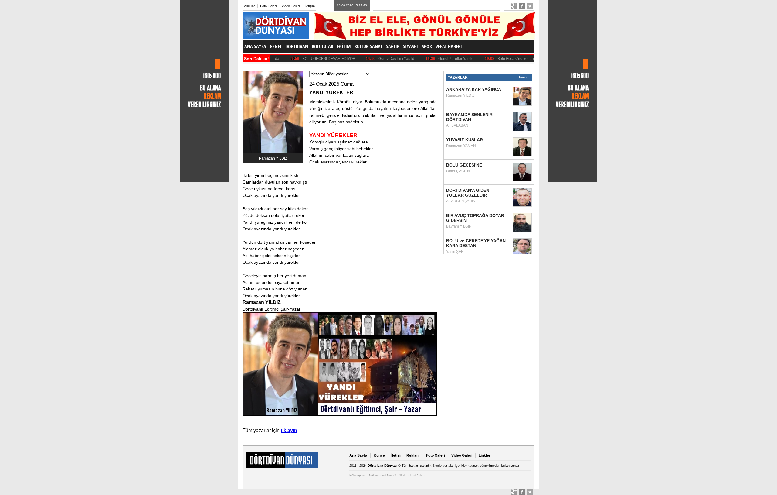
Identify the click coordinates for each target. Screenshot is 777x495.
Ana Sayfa (358, 455)
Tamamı (524, 77)
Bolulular (249, 6)
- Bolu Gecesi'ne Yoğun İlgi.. (502, 59)
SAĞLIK (392, 46)
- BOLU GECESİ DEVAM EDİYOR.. (312, 59)
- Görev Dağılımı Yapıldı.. (380, 59)
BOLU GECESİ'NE (464, 165)
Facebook (522, 6)
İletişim (310, 6)
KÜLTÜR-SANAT (368, 46)
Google (514, 6)
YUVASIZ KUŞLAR (464, 139)
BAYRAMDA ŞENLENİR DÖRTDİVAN (469, 117)
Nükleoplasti (357, 475)
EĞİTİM (344, 46)
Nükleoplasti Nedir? (382, 475)
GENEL (276, 46)
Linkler (484, 455)
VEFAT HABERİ (449, 46)
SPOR (427, 46)
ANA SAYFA (255, 46)
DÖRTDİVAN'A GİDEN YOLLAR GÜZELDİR (467, 193)
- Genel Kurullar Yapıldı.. (440, 59)
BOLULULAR (322, 46)
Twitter (530, 6)
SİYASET (410, 46)
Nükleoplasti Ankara (412, 475)
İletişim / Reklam (405, 455)
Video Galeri (291, 6)
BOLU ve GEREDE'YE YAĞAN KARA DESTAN (476, 243)
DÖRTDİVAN (296, 46)
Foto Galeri (268, 6)
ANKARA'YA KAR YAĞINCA (473, 89)
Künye (379, 455)
